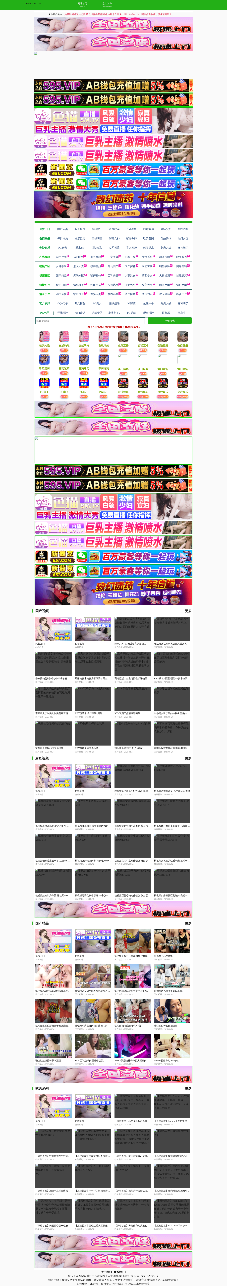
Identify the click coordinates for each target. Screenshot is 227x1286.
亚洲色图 (130, 284)
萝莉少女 (147, 275)
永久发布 (107, 3)
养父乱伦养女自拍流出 (165, 1025)
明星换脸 (164, 266)
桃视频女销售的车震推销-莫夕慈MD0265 (135, 826)
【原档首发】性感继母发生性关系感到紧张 (57, 1156)
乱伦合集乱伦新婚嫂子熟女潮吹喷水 (54, 1025)
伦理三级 (130, 257)
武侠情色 (130, 294)
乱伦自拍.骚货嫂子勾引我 (127, 1025)
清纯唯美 (78, 284)
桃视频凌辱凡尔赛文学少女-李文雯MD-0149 (57, 826)
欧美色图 (147, 284)
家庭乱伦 (78, 294)
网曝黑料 (181, 266)
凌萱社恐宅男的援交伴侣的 (49, 748)
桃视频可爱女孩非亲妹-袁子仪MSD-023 (95, 895)
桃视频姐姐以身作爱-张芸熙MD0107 (53, 895)
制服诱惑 (181, 275)
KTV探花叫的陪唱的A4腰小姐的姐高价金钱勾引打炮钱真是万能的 (188, 678)
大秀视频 (164, 275)
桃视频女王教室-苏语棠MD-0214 (91, 826)
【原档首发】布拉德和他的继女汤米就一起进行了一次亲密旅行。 (148, 1225)
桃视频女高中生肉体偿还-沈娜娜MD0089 (135, 860)
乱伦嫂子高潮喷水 (163, 956)
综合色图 (181, 284)
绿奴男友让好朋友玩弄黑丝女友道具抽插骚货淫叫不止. (182, 643)
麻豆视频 (95, 257)
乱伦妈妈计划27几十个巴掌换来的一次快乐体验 (138, 991)
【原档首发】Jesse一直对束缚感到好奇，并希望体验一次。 (65, 1191)
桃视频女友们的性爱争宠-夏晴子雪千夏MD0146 (178, 860)
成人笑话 (164, 294)
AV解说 (78, 257)
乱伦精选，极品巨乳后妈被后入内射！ (94, 991)
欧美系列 (181, 257)
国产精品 (61, 275)
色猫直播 (79, 643)
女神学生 (61, 266)
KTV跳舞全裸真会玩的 (86, 748)
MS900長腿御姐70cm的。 (167, 1060)
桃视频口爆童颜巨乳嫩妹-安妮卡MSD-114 (175, 895)
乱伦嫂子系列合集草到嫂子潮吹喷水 (133, 956)
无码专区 (78, 275)
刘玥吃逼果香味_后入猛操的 (129, 748)
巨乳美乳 (113, 275)
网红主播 (147, 266)
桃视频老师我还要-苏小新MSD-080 (172, 791)
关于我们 (106, 1272)
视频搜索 (169, 321)
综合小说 (181, 294)
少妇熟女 (113, 284)
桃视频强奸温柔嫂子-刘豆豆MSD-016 (54, 860)
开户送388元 (123, 396)
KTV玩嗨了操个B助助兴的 (88, 713)
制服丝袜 (95, 284)
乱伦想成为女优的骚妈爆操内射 (91, 1025)
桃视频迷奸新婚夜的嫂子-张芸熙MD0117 (175, 826)
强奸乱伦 (95, 275)
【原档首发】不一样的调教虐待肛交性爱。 (97, 1191)
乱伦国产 (113, 266)
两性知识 (147, 294)
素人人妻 (78, 266)
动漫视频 (164, 257)
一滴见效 (44, 372)
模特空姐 (95, 266)
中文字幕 (113, 257)
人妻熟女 (130, 275)
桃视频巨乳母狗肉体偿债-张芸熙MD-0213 (135, 895)
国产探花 (130, 266)
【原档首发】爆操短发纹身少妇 (170, 1156)
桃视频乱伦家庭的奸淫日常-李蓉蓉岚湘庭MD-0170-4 (141, 791)
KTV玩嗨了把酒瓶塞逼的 (127, 713)
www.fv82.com (33, 3)
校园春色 (113, 294)
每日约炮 (123, 350)
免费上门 (44, 350)
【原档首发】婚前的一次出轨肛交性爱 (134, 1191)
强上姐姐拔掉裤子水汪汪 (48, 1060)
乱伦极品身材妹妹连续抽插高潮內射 (54, 991)
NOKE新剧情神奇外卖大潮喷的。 (131, 1060)
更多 (188, 611)
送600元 (123, 373)
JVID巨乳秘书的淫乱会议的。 (90, 1060)
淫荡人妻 (95, 294)
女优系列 (147, 257)
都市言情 (61, 294)
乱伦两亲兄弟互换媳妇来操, (168, 991)
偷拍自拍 (61, 284)
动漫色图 (164, 284)
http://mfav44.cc (107, 6)
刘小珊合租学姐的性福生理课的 (170, 713)
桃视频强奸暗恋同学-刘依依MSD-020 (94, 860)
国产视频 (61, 257)
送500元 (44, 396)
